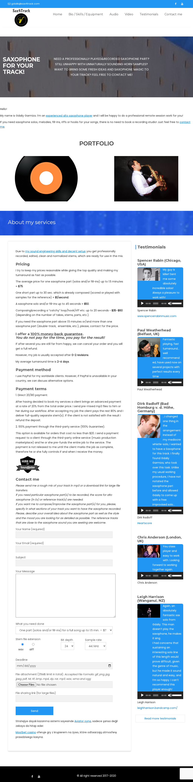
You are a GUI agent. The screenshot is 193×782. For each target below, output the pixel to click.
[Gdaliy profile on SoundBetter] (28, 464)
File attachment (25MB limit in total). (63, 676)
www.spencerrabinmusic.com (156, 316)
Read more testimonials (160, 718)
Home (57, 14)
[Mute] (170, 303)
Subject (21, 557)
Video (129, 14)
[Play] (142, 303)
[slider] (176, 303)
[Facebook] (175, 4)
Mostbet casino (26, 732)
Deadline (22, 660)
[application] (160, 303)
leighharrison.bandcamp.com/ (157, 708)
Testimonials (149, 14)
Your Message (25, 571)
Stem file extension (28, 639)
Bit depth (67, 640)
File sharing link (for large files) (36, 693)
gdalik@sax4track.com (25, 3)
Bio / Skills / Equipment (86, 14)
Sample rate (93, 640)
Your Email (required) (30, 543)
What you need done (30, 624)
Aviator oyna (82, 721)
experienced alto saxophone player (69, 116)
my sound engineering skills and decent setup (55, 251)
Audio (114, 14)
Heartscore (144, 523)
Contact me (173, 14)
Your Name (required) (30, 529)
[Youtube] (182, 4)
